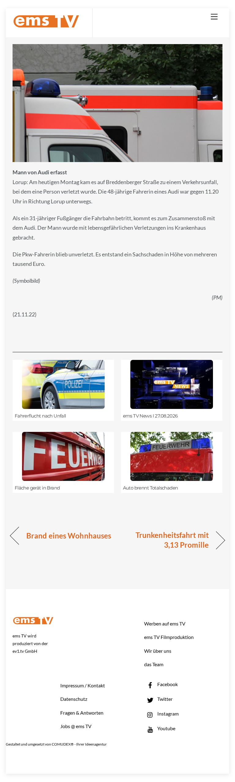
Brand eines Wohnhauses (68, 535)
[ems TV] (46, 24)
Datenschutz (73, 699)
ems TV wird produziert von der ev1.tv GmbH (30, 643)
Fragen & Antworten (81, 713)
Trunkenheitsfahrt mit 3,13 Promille (166, 540)
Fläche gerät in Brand (37, 488)
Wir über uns (157, 651)
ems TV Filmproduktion (169, 637)
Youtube (165, 728)
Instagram (167, 713)
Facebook (167, 684)
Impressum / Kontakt (82, 685)
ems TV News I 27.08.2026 (150, 416)
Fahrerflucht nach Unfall (40, 416)
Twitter (164, 699)
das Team (153, 664)
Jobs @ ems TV (75, 726)
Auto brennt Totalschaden (150, 488)
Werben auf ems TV (164, 623)
